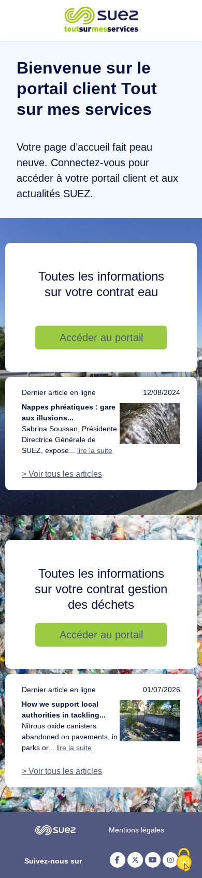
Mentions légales (136, 830)
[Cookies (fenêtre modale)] (184, 860)
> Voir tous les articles (62, 474)
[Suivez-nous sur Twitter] (135, 860)
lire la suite (94, 450)
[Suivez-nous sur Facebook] (117, 860)
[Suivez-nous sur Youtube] (153, 860)
